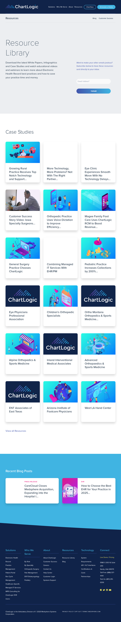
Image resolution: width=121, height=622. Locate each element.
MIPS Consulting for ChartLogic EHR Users (13, 595)
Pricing (111, 557)
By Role (27, 562)
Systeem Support (49, 580)
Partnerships (85, 577)
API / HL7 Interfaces (88, 565)
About (71, 7)
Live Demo (104, 557)
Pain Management (30, 573)
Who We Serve (61, 7)
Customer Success (106, 18)
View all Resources (16, 430)
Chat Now (89, 7)
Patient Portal (10, 573)
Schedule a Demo (106, 7)
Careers (46, 565)
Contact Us (47, 569)
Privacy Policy (68, 611)
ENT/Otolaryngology (31, 577)
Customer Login (49, 577)
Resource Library (68, 558)
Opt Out (78, 611)
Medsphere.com (94, 611)
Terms (84, 611)
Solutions (51, 7)
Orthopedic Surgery (31, 569)
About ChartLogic (49, 558)
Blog (94, 18)
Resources (78, 7)
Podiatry (27, 580)
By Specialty (28, 565)
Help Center (47, 573)
